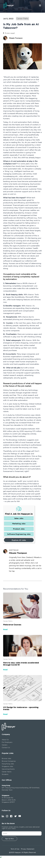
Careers (4, 745)
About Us (5, 739)
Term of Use (15, 849)
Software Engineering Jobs (19, 534)
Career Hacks (6, 771)
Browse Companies (9, 761)
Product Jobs (19, 529)
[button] (40, 5)
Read (5, 629)
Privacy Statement (27, 849)
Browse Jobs (6, 758)
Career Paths (22, 19)
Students (5, 774)
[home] (9, 5)
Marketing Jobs (18, 524)
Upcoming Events (8, 769)
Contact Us (6, 747)
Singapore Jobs (7, 766)
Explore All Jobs (19, 540)
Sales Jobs (18, 518)
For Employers (7, 742)
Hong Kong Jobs (8, 763)
